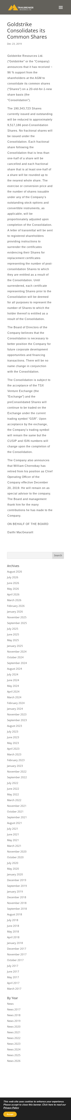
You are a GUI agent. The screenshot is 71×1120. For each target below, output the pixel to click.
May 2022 (13, 794)
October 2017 (15, 960)
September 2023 (17, 720)
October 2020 (15, 857)
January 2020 (15, 874)
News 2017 (14, 1009)
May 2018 (13, 931)
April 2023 (13, 748)
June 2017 (13, 971)
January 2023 (15, 766)
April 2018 (13, 937)
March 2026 (14, 600)
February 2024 (16, 703)
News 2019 (14, 1021)
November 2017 (17, 954)
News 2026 (14, 1061)
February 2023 (16, 760)
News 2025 (14, 1055)
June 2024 (13, 680)
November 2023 (17, 714)
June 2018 (13, 925)
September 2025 (17, 623)
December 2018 (16, 897)
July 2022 (12, 783)
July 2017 (12, 965)
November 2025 (17, 617)
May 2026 (13, 588)
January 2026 (15, 611)
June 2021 (13, 834)
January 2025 (15, 646)
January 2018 (15, 943)
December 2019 (16, 880)
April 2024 (13, 691)
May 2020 (13, 868)
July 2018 (12, 920)
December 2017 (16, 948)
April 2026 (13, 594)
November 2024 (17, 651)
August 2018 (14, 914)
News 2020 (14, 1026)
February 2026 (16, 606)
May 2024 (13, 686)
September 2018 (17, 908)
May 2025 (13, 640)
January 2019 (15, 891)
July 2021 (12, 828)
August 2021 (14, 823)
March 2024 (14, 697)
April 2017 (13, 983)
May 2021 (13, 840)
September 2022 (17, 777)
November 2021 (17, 805)
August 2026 (14, 571)
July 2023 (12, 731)
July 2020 (12, 863)
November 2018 (17, 903)
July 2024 (12, 674)
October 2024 (15, 657)
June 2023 (13, 737)
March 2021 (14, 845)
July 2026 (12, 577)
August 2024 (14, 668)
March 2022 (14, 800)
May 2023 (13, 743)
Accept (10, 1114)
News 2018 (14, 1015)
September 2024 (17, 663)
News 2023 (14, 1043)
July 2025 (12, 628)
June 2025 (13, 634)
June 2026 (13, 583)
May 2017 (13, 977)
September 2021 (17, 817)
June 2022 (13, 788)
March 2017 (14, 988)
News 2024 (14, 1049)
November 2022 (17, 771)
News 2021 (14, 1032)
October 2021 (15, 811)
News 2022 (14, 1038)
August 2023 (14, 726)
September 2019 (17, 885)
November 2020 (17, 851)
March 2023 (14, 754)
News (10, 1003)
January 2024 (15, 708)
